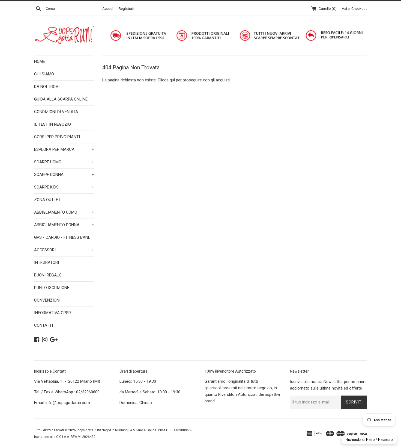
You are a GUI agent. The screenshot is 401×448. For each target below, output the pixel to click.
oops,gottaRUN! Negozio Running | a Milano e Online (116, 430)
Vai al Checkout (354, 8)
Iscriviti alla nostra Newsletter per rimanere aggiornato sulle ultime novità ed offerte (328, 385)
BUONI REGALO (48, 275)
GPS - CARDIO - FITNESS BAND (62, 237)
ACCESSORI (64, 249)
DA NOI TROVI (46, 86)
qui (172, 80)
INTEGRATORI (46, 262)
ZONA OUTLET (47, 199)
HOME (39, 61)
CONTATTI (43, 325)
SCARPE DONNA (64, 174)
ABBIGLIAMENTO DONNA (64, 224)
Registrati (126, 8)
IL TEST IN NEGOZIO (52, 124)
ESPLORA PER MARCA (64, 149)
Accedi (107, 8)
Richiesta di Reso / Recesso (369, 439)
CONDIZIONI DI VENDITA (56, 111)
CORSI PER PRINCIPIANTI (57, 136)
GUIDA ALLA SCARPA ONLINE (61, 99)
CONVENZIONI (47, 300)
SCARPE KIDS (64, 187)
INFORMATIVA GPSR (52, 312)
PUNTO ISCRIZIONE (51, 287)
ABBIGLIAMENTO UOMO (64, 212)
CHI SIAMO (44, 74)
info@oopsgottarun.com (68, 402)
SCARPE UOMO (64, 162)
